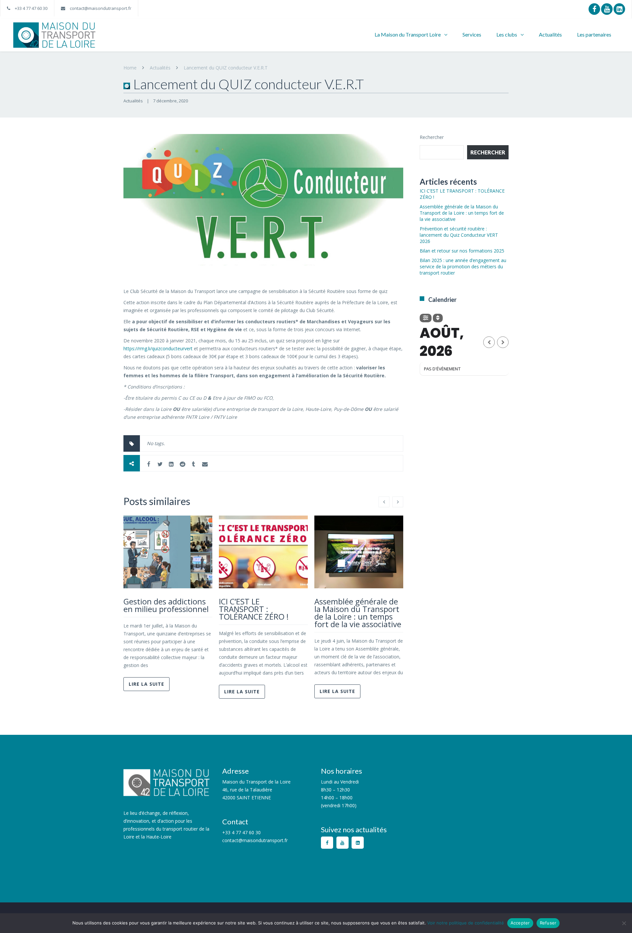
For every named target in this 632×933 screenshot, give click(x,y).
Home (130, 68)
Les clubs (506, 34)
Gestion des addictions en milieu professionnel (166, 605)
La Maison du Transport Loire (408, 34)
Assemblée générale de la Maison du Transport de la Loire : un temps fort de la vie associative (357, 612)
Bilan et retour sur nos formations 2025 (462, 251)
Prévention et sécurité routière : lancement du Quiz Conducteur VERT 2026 (459, 235)
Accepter (520, 922)
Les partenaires (594, 34)
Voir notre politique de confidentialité (465, 922)
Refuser (548, 922)
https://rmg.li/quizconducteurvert (158, 348)
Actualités (550, 34)
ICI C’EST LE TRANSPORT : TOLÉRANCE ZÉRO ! (254, 609)
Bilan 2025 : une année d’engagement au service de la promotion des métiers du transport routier (463, 266)
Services (471, 34)
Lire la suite (146, 684)
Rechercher (432, 137)
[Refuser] (623, 923)
